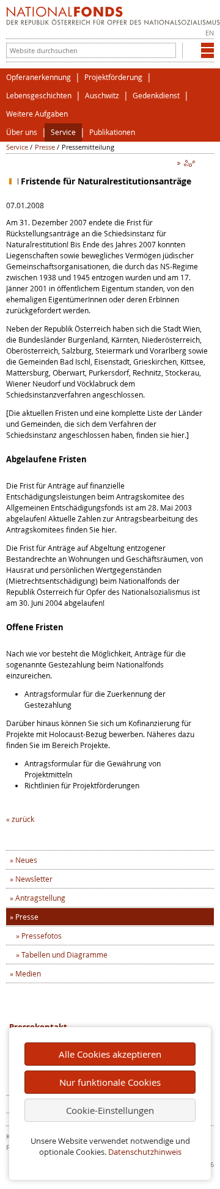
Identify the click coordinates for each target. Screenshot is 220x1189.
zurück (23, 819)
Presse (45, 146)
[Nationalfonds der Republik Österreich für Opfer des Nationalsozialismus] (113, 22)
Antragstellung (40, 898)
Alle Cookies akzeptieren (110, 1054)
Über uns (21, 132)
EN (209, 32)
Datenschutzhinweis (145, 1152)
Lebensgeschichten (39, 95)
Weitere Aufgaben (37, 113)
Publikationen (112, 132)
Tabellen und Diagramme (64, 954)
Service (63, 132)
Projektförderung (113, 77)
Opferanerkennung (38, 77)
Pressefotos (41, 935)
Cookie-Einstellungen (110, 1110)
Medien (28, 973)
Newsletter (34, 879)
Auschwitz (102, 95)
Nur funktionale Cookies (110, 1082)
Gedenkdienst (156, 95)
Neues (26, 860)
